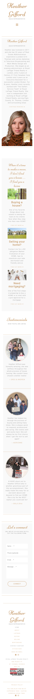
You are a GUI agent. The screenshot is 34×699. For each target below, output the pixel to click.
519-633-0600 (17, 649)
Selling (17, 639)
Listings (17, 633)
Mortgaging (17, 642)
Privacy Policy (17, 685)
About (17, 630)
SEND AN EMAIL (17, 652)
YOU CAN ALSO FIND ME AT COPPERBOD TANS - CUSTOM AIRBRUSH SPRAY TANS (17, 691)
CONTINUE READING (16, 107)
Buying (17, 636)
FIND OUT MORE (16, 225)
